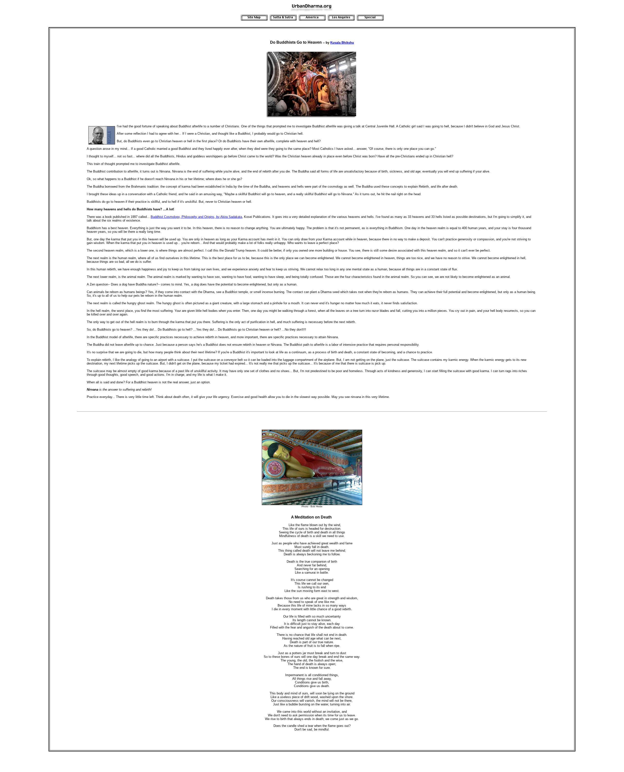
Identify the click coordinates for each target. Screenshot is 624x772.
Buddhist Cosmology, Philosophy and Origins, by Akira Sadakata (196, 217)
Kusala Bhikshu (342, 42)
